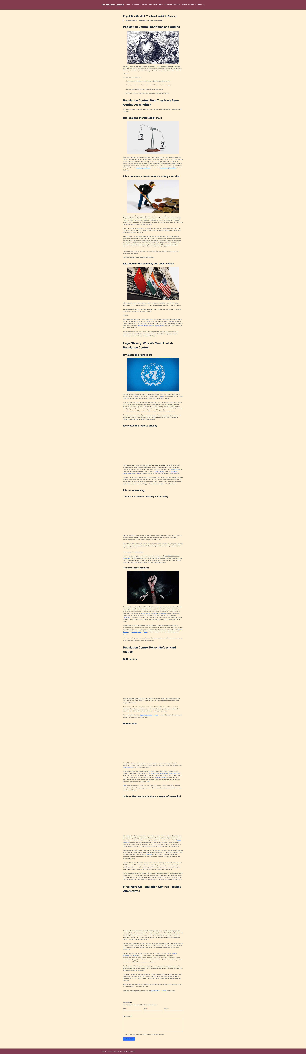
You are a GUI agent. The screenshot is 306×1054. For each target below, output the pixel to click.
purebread (127, 617)
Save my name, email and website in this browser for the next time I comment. (144, 1034)
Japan (142, 715)
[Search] (203, 4)
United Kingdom (161, 777)
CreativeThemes (130, 1051)
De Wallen (149, 854)
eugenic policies (128, 767)
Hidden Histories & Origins (156, 4)
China (139, 632)
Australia (134, 632)
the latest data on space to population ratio (151, 325)
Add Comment (127, 1016)
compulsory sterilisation (143, 168)
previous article (175, 469)
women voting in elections (168, 168)
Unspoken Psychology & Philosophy (192, 4)
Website (166, 1008)
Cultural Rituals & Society (139, 4)
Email (146, 1008)
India (145, 632)
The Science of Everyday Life (172, 4)
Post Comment (129, 1039)
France (180, 630)
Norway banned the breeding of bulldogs (153, 613)
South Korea (148, 715)
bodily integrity (159, 471)
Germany (126, 632)
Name (125, 1008)
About (128, 4)
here (161, 396)
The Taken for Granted (113, 5)
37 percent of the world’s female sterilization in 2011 (164, 773)
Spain (156, 715)
